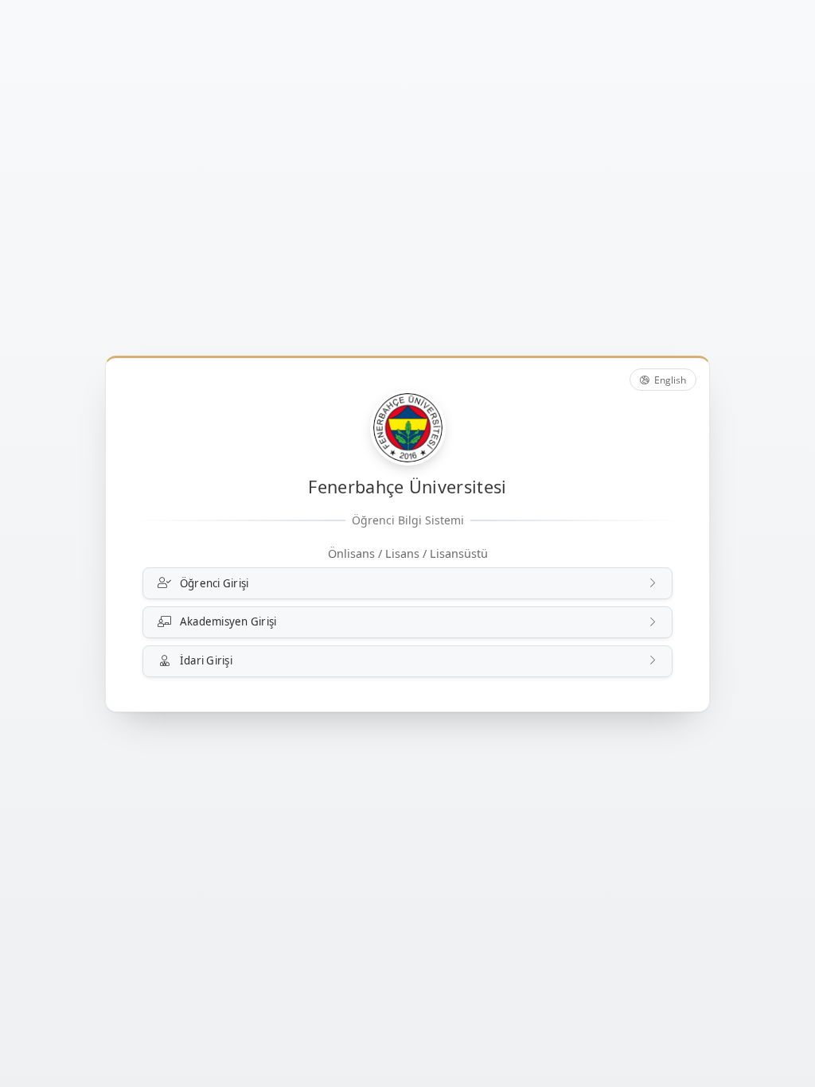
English (669, 380)
